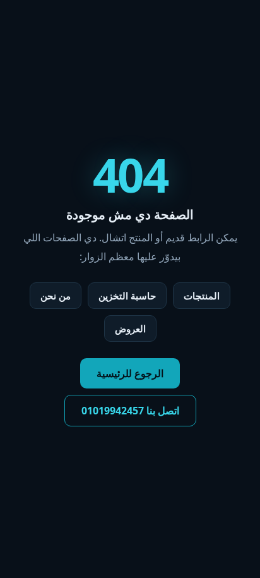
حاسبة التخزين (127, 295)
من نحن (55, 295)
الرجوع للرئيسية (130, 373)
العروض (130, 328)
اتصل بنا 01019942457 (130, 411)
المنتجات (202, 295)
